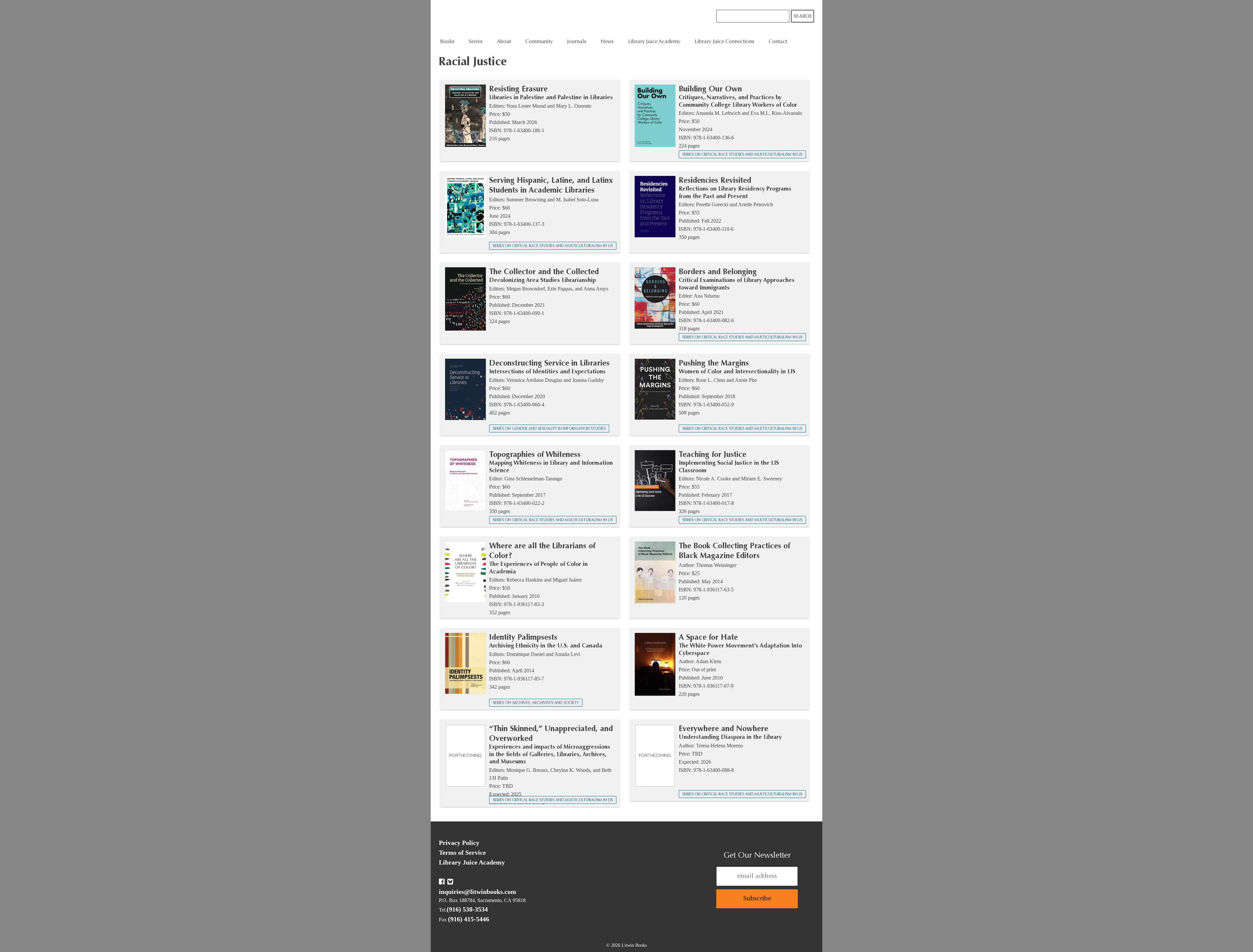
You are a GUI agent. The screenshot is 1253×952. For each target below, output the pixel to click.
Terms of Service (462, 852)
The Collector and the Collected (544, 272)
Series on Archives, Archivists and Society (536, 703)
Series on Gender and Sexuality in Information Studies (549, 429)
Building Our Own (710, 89)
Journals (576, 41)
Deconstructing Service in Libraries (549, 363)
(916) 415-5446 (468, 919)
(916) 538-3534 (467, 909)
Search (803, 16)
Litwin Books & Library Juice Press (537, 18)
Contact (778, 41)
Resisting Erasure (518, 89)
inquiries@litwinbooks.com (477, 891)
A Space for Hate (708, 638)
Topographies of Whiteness (534, 455)
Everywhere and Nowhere (723, 729)
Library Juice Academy (654, 41)
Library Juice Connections (724, 41)
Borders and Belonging (718, 272)
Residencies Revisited (715, 181)
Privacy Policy (459, 842)
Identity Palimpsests (523, 638)
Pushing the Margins (714, 363)
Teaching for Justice (712, 455)
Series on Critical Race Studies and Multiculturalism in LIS (742, 155)
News (607, 41)
